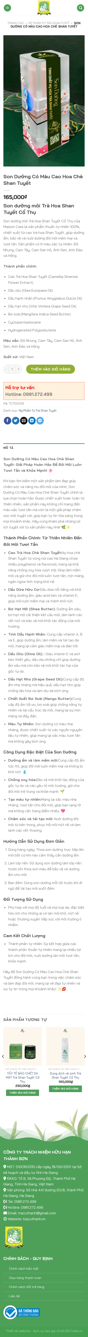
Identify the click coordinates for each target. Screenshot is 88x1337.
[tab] (44, 447)
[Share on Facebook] (7, 421)
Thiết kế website (18, 1331)
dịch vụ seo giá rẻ (46, 1331)
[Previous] (3, 1065)
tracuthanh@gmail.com (37, 1213)
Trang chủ (15, 23)
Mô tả (8, 448)
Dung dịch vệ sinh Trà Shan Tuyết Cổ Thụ (65, 1075)
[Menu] (7, 8)
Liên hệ (14, 1296)
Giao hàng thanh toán (25, 1278)
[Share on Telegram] (40, 421)
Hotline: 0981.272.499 (25, 1207)
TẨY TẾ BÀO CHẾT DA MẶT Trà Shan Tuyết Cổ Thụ (22, 1077)
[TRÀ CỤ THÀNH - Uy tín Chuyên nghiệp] (44, 8)
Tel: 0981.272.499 (22, 1201)
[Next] (85, 1065)
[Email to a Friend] (24, 421)
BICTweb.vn (74, 1331)
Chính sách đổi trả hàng (26, 1287)
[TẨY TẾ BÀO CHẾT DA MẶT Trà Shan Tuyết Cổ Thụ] (22, 1046)
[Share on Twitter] (15, 421)
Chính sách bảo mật (24, 1269)
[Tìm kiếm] (80, 8)
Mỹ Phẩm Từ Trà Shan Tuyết (48, 23)
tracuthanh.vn (34, 1219)
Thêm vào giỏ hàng (50, 369)
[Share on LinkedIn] (32, 421)
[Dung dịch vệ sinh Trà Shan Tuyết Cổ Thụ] (65, 1046)
